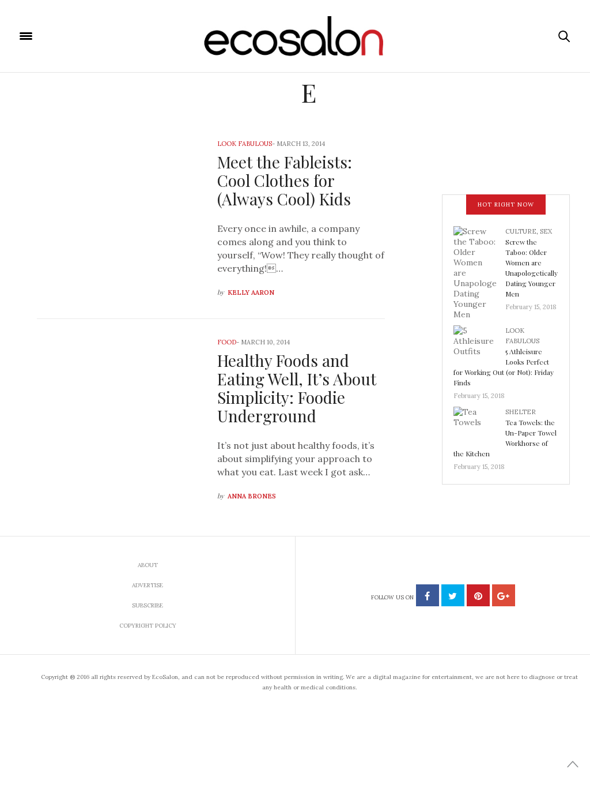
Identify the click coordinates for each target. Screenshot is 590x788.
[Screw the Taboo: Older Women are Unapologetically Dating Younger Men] (479, 272)
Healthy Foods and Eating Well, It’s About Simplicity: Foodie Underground (296, 388)
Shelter (520, 412)
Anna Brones (252, 496)
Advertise (147, 585)
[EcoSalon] (295, 36)
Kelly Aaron (251, 292)
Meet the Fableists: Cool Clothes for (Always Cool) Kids (284, 180)
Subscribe (147, 605)
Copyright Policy (147, 625)
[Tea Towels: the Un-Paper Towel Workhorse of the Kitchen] (479, 425)
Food (226, 342)
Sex (546, 231)
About (148, 565)
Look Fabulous (244, 144)
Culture (520, 231)
